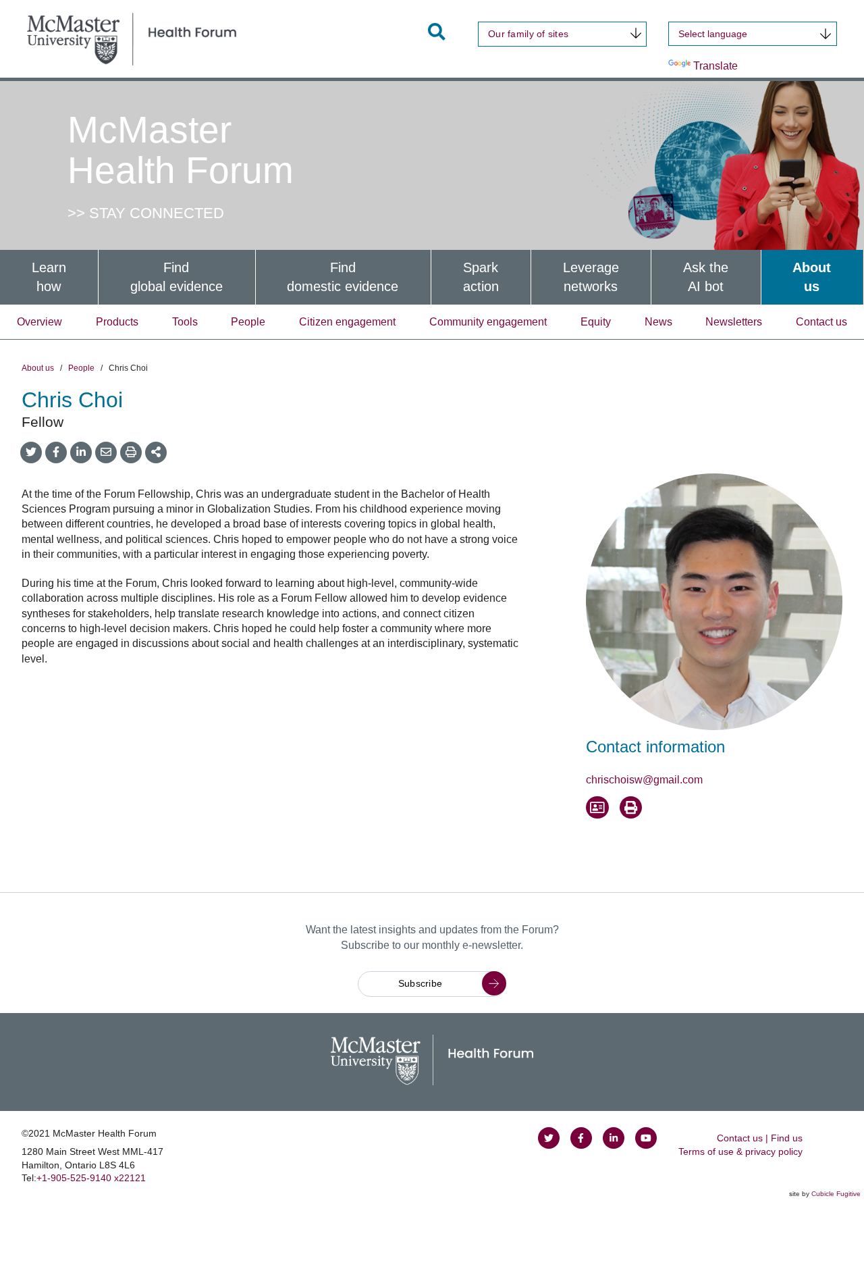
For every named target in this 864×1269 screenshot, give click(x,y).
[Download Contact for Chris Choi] (597, 807)
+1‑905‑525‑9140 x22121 (91, 1177)
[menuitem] (49, 277)
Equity (595, 322)
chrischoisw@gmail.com (644, 779)
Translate (715, 66)
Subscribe (420, 983)
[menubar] (432, 277)
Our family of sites (528, 33)
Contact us (821, 322)
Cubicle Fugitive (836, 1193)
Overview (39, 322)
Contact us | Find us (760, 1138)
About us (38, 368)
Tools (185, 322)
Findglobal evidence (176, 277)
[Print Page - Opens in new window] (631, 807)
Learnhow (49, 277)
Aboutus (811, 277)
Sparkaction (481, 277)
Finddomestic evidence (342, 277)
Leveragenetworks (591, 277)
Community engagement (488, 322)
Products (117, 322)
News (658, 322)
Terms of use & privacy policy (740, 1151)
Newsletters (733, 322)
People (248, 322)
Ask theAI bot (705, 277)
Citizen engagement (347, 322)
